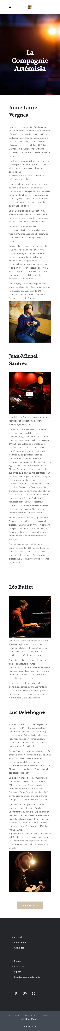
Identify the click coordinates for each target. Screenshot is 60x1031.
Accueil (18, 937)
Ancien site (30, 1026)
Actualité (19, 948)
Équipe (17, 972)
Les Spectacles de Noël (27, 977)
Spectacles (20, 942)
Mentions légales (30, 1019)
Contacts (19, 966)
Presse (17, 961)
